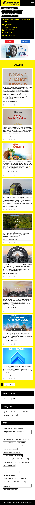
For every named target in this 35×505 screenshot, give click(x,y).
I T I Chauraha (16, 399)
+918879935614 (9, 32)
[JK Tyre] (10, 3)
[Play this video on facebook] (17, 77)
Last (13, 384)
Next (10, 384)
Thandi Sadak (7, 399)
